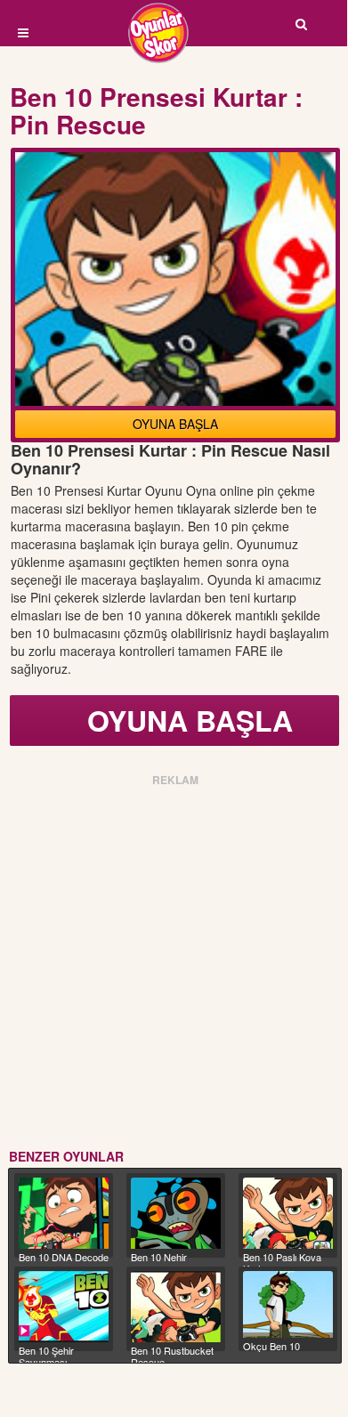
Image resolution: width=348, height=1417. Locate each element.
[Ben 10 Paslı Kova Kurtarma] (288, 1214)
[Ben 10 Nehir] (176, 1213)
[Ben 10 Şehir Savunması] (64, 1306)
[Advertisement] (173, 964)
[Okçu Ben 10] (288, 1305)
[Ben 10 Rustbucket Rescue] (176, 1306)
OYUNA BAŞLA (175, 424)
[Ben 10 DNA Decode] (64, 1213)
